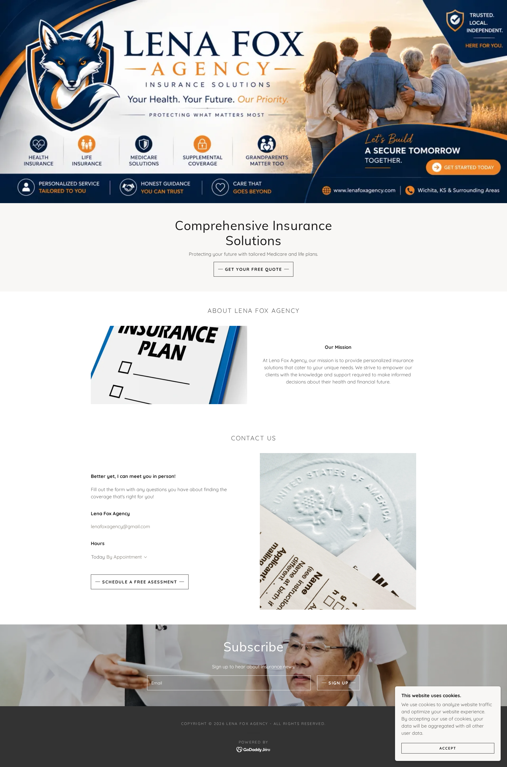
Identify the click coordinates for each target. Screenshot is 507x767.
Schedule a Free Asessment (139, 582)
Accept (447, 748)
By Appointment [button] (124, 557)
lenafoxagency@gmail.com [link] (120, 526)
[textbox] (229, 682)
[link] (253, 749)
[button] (144, 557)
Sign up (338, 683)
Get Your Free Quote (253, 269)
